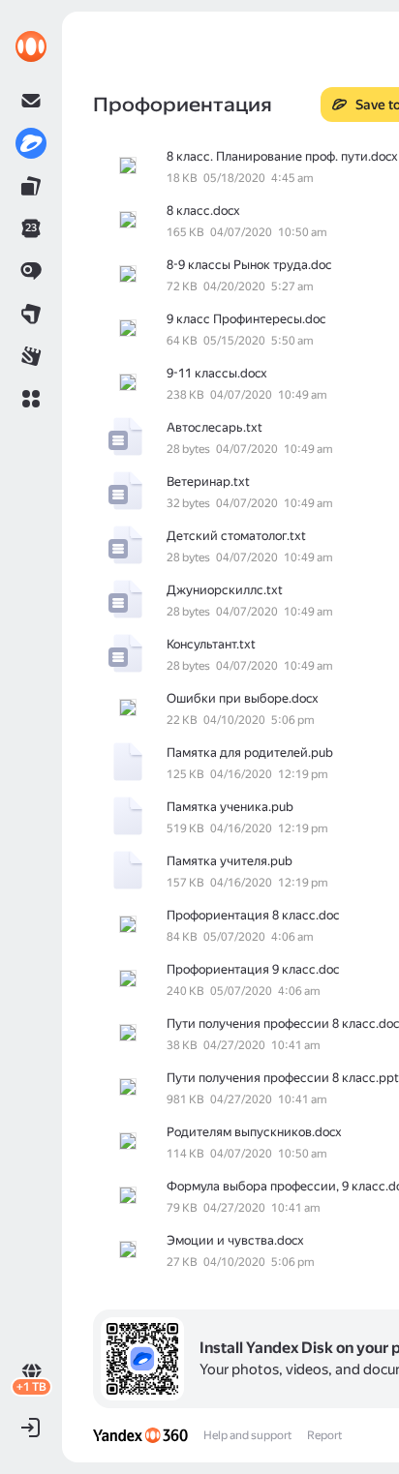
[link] (30, 46)
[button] (30, 398)
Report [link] (324, 1435)
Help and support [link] (247, 1435)
